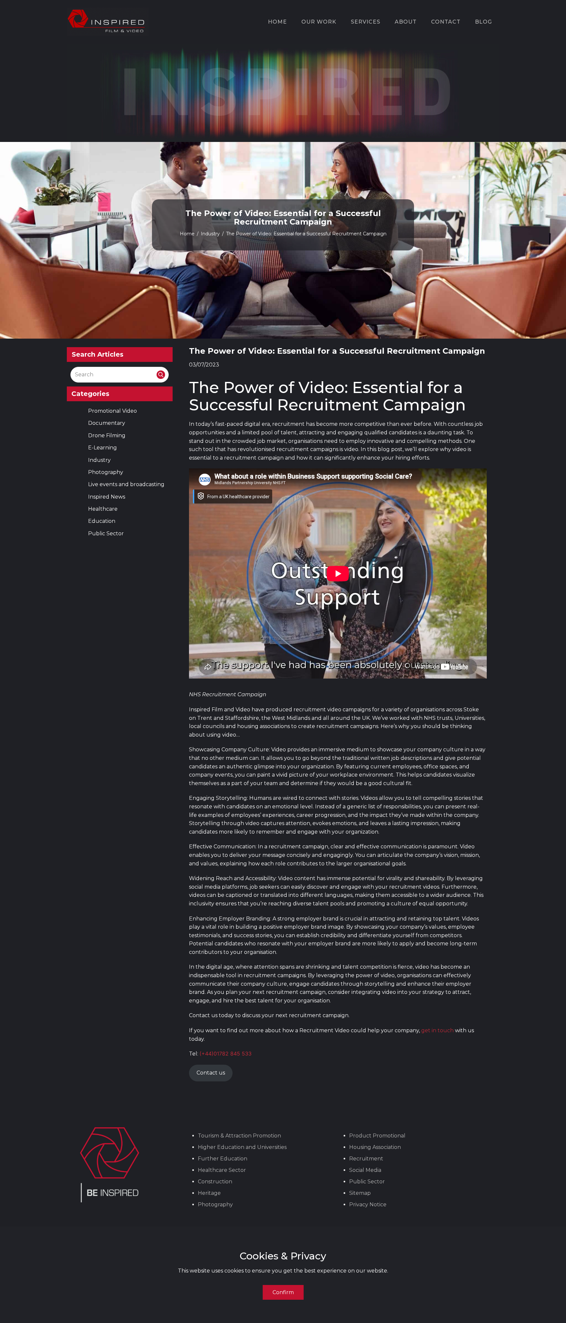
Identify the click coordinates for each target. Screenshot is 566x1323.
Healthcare (103, 509)
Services (365, 22)
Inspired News (106, 497)
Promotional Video (112, 411)
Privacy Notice (368, 1204)
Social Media (365, 1170)
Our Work (318, 22)
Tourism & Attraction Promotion (239, 1136)
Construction (215, 1181)
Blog (483, 22)
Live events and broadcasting (126, 484)
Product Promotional (377, 1136)
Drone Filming (106, 435)
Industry (210, 234)
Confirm (283, 1292)
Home (277, 22)
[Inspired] (108, 22)
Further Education (222, 1158)
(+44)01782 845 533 (225, 1053)
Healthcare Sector (222, 1170)
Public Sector (106, 533)
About (406, 22)
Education (101, 521)
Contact (446, 22)
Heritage (209, 1193)
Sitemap (360, 1193)
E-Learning (102, 447)
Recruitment (366, 1158)
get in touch (438, 1030)
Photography (105, 472)
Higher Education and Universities (242, 1147)
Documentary (106, 423)
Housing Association (375, 1147)
